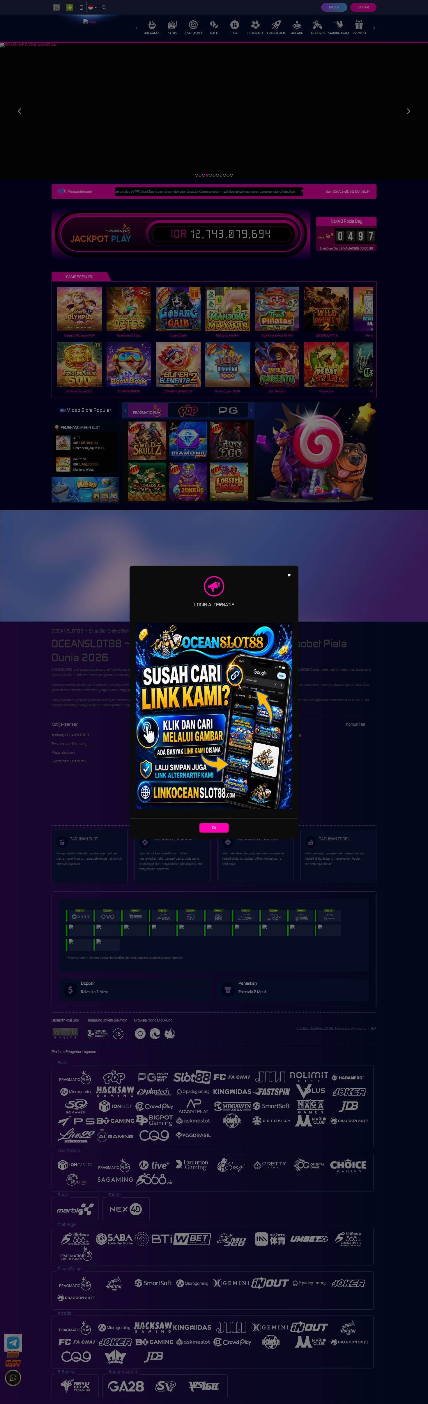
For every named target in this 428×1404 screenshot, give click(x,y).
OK (214, 827)
